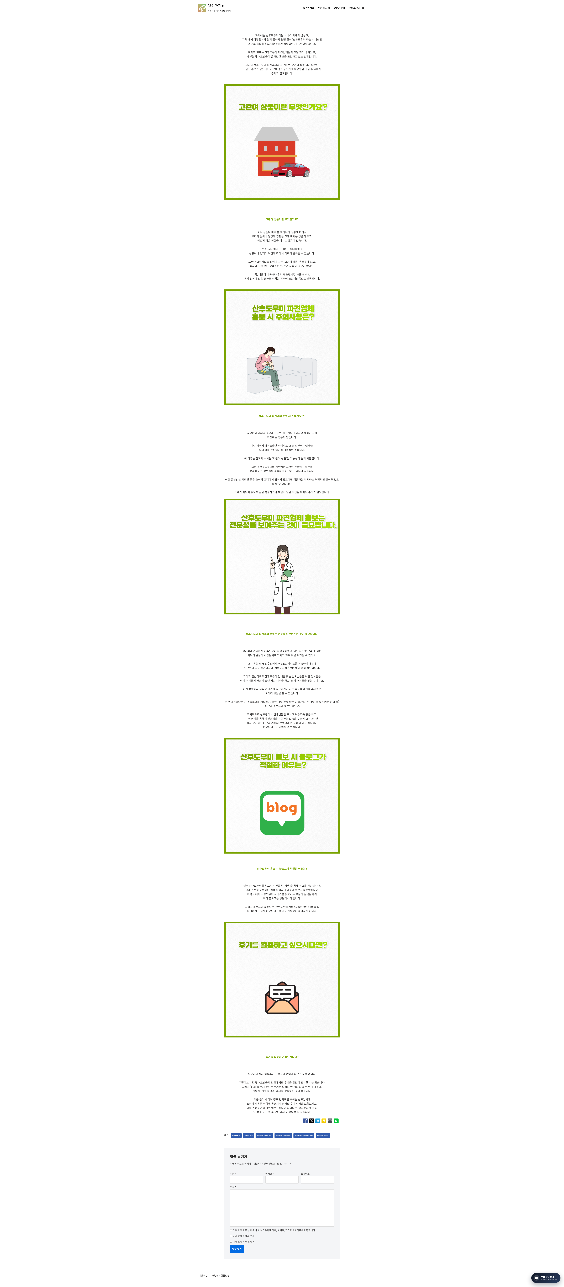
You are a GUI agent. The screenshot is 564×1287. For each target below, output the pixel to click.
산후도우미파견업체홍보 (304, 1135)
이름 (233, 1173)
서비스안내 (354, 8)
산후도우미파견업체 (283, 1135)
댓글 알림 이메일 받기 (243, 1236)
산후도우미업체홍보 (264, 1135)
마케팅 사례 (324, 8)
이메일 (269, 1173)
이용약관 (203, 1275)
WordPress (225, 1283)
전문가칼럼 (339, 8)
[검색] (363, 8)
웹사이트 (305, 1173)
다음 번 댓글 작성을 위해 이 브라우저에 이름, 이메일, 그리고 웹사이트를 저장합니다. (274, 1230)
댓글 (233, 1187)
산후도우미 (249, 1135)
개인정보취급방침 (220, 1275)
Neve (201, 1283)
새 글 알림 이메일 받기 (244, 1241)
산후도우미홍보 (322, 1135)
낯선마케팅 (308, 8)
